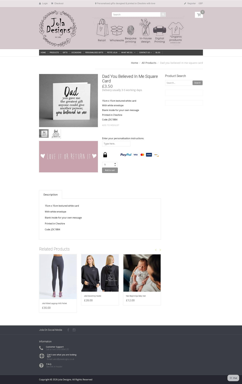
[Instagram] (74, 330)
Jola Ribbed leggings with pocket (54, 303)
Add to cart (110, 170)
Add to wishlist (110, 125)
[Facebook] (68, 330)
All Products (149, 62)
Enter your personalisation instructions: (123, 138)
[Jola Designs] (58, 27)
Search (197, 83)
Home (134, 62)
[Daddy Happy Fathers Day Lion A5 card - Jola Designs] (10, 370)
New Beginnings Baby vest (136, 296)
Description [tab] (50, 194)
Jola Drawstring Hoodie (92, 296)
